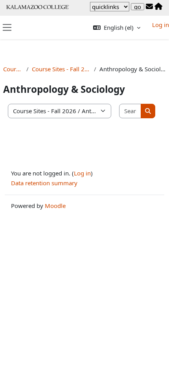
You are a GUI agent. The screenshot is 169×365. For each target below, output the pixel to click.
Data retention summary (44, 183)
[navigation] (109, 6)
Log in (160, 25)
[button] (116, 27)
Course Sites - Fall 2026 (61, 69)
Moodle (55, 206)
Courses (13, 69)
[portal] (158, 7)
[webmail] (149, 7)
